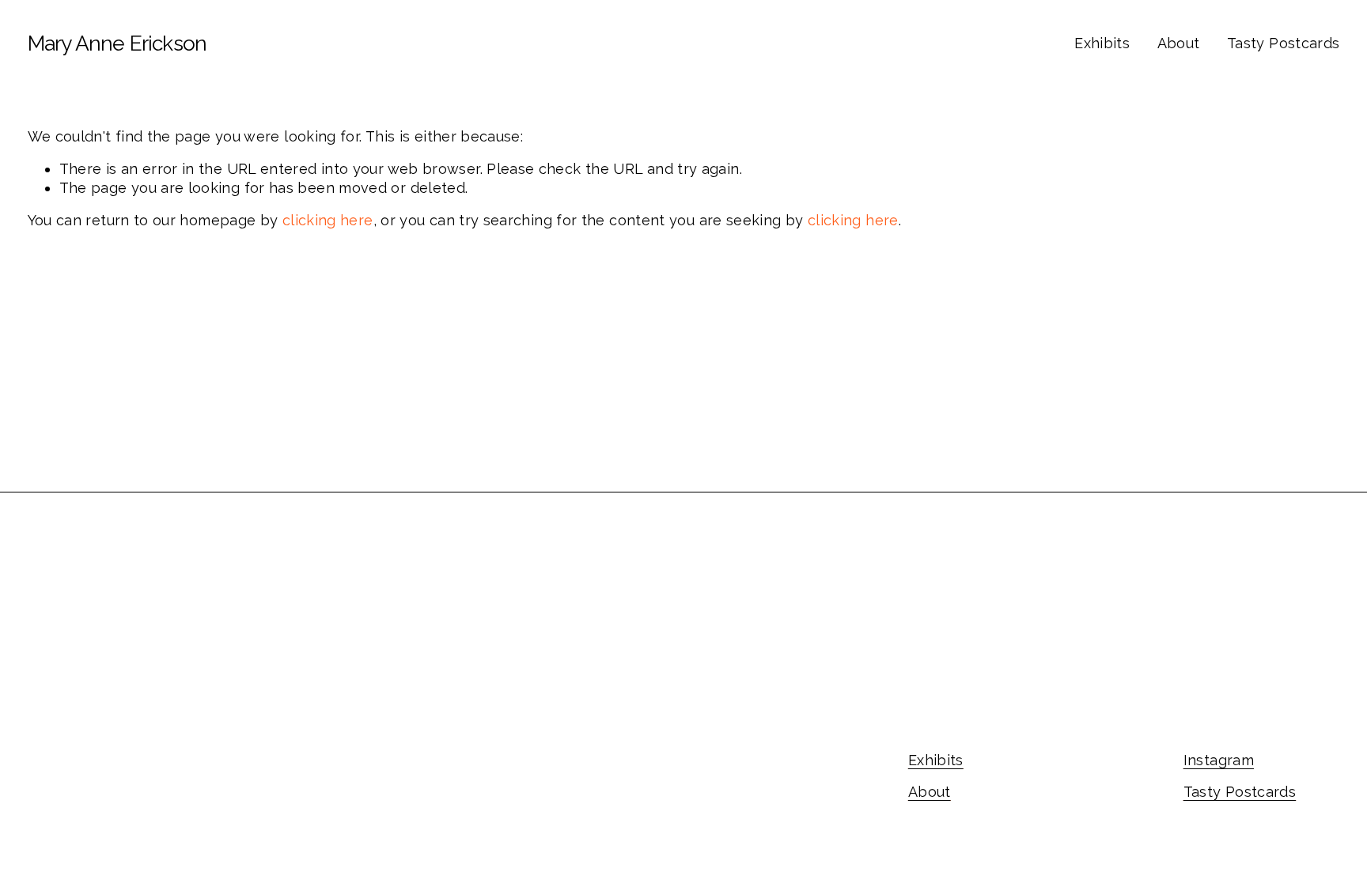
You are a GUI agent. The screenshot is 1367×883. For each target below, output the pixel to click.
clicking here (327, 220)
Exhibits (1102, 43)
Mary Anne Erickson (117, 43)
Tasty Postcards (1283, 43)
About (1178, 43)
